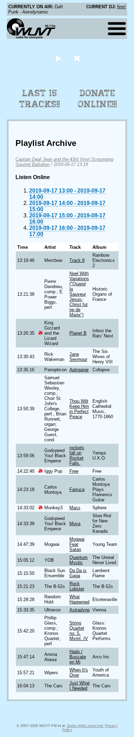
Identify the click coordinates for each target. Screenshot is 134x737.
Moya (74, 523)
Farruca (77, 489)
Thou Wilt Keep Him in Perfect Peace (79, 409)
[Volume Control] (78, 58)
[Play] (58, 58)
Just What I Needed (79, 685)
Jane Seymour (78, 357)
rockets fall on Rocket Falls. (76, 455)
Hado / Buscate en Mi (77, 657)
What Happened (79, 599)
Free (73, 471)
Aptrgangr (79, 369)
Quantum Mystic (78, 560)
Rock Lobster (76, 586)
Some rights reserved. (85, 726)
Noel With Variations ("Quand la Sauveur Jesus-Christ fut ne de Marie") (79, 294)
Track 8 (77, 260)
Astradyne (79, 609)
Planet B (78, 333)
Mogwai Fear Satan (77, 544)
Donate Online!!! (97, 99)
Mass (74, 507)
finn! (121, 6)
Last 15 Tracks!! (39, 99)
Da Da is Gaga (78, 573)
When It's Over (78, 672)
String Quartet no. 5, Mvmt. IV (78, 630)
